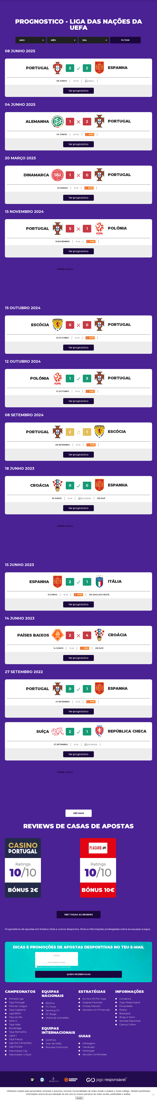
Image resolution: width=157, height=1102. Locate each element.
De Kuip (101, 498)
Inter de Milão (53, 1043)
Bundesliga (15, 1028)
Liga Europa (15, 1046)
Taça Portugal (17, 1002)
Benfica (50, 1003)
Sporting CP (52, 1010)
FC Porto (51, 1006)
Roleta (123, 1009)
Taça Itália (14, 1024)
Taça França (15, 1039)
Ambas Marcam (91, 1006)
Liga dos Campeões (20, 1043)
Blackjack (124, 1013)
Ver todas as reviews (78, 914)
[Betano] (89, 134)
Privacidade (126, 1006)
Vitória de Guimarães (57, 1017)
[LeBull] (90, 81)
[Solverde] (84, 498)
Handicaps (88, 1047)
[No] (153, 1094)
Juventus (51, 1040)
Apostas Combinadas (94, 1054)
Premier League (18, 1006)
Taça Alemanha (17, 1032)
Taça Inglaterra (17, 1009)
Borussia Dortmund (57, 1047)
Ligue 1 (13, 1035)
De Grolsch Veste (99, 594)
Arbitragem (88, 1043)
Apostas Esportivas (130, 1020)
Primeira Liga (16, 998)
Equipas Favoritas (92, 1002)
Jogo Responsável (129, 1002)
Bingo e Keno (127, 1017)
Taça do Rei (15, 1017)
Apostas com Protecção (96, 1009)
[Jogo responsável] (32, 1079)
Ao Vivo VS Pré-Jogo (94, 998)
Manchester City (18, 1051)
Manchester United (20, 1054)
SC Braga (51, 1014)
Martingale (88, 1050)
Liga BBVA (15, 1013)
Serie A (13, 1020)
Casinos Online (127, 1024)
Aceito (79, 1098)
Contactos (125, 998)
